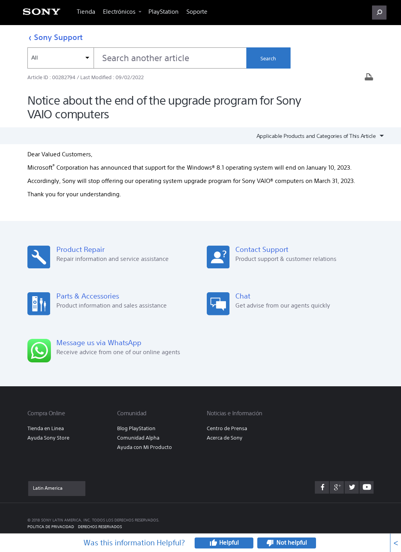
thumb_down (270, 543)
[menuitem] (41, 14)
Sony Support (58, 37)
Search (268, 58)
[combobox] (136, 58)
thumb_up (213, 543)
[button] (379, 12)
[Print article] (369, 77)
